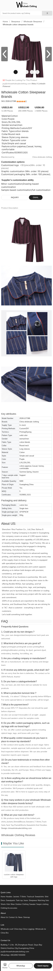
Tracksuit (30, 897)
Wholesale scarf (7, 929)
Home (5, 21)
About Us (4, 917)
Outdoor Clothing (22, 904)
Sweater (32, 904)
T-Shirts (23, 897)
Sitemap (26, 917)
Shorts (3, 904)
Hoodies (9, 897)
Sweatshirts (39, 897)
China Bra (4, 933)
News (20, 917)
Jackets (16, 897)
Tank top (19, 900)
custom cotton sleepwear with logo (14, 876)
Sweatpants (10, 900)
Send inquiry (43, 966)
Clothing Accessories (9, 908)
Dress (3, 900)
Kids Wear (11, 904)
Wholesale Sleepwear (33, 21)
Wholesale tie (40, 929)
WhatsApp (20, 966)
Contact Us (13, 917)
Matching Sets (43, 900)
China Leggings (29, 929)
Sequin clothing (42, 904)
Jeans (25, 900)
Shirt (46, 897)
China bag (18, 929)
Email (36, 197)
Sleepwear (15, 21)
